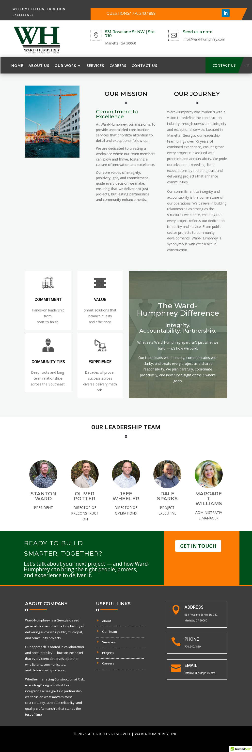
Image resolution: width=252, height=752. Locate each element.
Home (17, 65)
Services (95, 65)
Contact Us (144, 65)
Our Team (109, 631)
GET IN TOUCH (198, 546)
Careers (118, 65)
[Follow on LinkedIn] (226, 13)
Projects (108, 652)
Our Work (65, 65)
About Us (39, 65)
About (106, 621)
